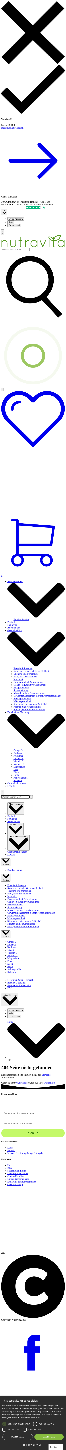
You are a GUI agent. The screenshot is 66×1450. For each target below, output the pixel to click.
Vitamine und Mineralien (26, 674)
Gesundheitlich (14, 630)
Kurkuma (18, 755)
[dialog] (33, 1423)
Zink (16, 769)
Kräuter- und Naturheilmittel (27, 706)
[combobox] (15, 249)
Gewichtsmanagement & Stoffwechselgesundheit (37, 695)
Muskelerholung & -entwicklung (29, 693)
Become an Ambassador (19, 985)
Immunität (18, 679)
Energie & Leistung (23, 668)
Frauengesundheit (22, 698)
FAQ (9, 988)
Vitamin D (19, 764)
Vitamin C (18, 761)
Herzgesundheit (21, 687)
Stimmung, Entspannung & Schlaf (30, 704)
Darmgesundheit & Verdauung (28, 682)
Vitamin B (18, 758)
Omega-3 (18, 750)
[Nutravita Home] (33, 246)
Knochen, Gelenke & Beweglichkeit (31, 671)
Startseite (46, 1074)
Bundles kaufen (21, 619)
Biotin (16, 775)
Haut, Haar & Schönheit (25, 676)
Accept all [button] (49, 1437)
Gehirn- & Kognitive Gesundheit (29, 685)
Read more (36, 1417)
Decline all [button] (17, 1437)
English (53, 1447)
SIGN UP (33, 1133)
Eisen (16, 772)
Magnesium (19, 766)
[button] (33, 1444)
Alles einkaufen (15, 581)
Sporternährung (21, 690)
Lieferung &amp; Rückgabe (21, 980)
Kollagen (18, 753)
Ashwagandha (20, 777)
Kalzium (18, 780)
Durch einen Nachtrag (18, 712)
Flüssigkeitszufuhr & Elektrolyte (29, 709)
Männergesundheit (22, 701)
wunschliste (21, 1082)
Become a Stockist (16, 982)
